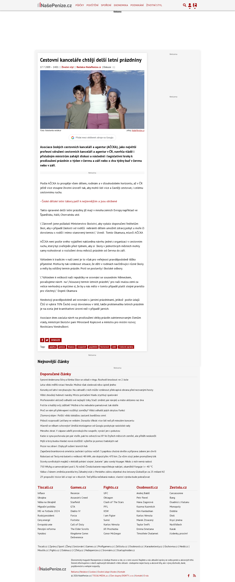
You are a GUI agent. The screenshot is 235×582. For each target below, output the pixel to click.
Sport (61, 546)
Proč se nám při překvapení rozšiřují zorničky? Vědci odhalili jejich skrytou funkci (82, 410)
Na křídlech (176, 524)
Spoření (106, 5)
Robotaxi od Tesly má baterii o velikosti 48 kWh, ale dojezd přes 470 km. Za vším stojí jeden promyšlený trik (98, 456)
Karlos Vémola (111, 524)
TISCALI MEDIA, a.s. (100, 575)
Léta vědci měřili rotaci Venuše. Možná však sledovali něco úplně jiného (78, 384)
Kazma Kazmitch (146, 506)
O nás (146, 575)
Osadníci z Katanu (179, 502)
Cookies (92, 571)
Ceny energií (44, 520)
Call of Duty (77, 524)
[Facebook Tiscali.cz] (188, 575)
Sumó (107, 520)
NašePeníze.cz (138, 130)
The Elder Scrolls (79, 529)
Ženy (68, 546)
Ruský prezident (46, 515)
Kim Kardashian (145, 511)
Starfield (75, 502)
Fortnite (74, 520)
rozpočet (82, 347)
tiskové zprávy (126, 347)
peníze (62, 347)
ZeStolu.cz (121, 546)
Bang (172, 497)
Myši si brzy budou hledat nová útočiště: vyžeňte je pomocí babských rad (79, 441)
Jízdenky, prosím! (179, 533)
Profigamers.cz (106, 546)
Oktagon (108, 497)
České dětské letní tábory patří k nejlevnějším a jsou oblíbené (79, 201)
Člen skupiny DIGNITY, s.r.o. (122, 575)
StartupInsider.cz (126, 550)
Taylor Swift (143, 524)
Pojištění (92, 5)
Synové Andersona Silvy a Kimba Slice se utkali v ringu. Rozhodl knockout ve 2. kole (84, 379)
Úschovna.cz (171, 546)
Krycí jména (176, 520)
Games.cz (78, 487)
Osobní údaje (104, 571)
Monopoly (175, 506)
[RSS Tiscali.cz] (194, 575)
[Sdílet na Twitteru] (47, 340)
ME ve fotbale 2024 (49, 511)
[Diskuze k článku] (113, 67)
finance (71, 347)
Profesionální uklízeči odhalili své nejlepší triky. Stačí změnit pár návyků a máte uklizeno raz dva (92, 400)
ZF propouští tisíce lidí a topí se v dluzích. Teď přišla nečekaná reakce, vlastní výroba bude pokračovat (95, 476)
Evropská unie (45, 524)
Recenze (74, 493)
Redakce (84, 571)
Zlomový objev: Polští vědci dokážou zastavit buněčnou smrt (73, 415)
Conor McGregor (112, 533)
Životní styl (154, 5)
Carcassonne (176, 493)
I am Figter (109, 515)
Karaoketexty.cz (153, 546)
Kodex (114, 571)
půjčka (53, 347)
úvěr (114, 347)
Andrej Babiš (143, 493)
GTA (72, 506)
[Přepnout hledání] (184, 5)
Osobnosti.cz (147, 487)
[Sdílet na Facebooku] (42, 340)
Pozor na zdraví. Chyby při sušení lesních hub (64, 446)
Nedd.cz (184, 546)
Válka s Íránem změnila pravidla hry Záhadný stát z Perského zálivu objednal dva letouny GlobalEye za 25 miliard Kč (102, 471)
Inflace (41, 493)
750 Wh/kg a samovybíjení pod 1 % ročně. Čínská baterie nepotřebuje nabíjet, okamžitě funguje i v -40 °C (96, 466)
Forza (73, 515)
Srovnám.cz (109, 550)
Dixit (172, 515)
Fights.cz (111, 487)
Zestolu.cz (178, 487)
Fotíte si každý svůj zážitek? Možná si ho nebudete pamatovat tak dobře (79, 405)
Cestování (78, 546)
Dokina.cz (66, 550)
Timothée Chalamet (147, 533)
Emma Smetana (145, 529)
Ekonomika (121, 5)
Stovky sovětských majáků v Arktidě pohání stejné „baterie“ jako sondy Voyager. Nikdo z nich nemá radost (96, 461)
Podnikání (137, 5)
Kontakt (121, 571)
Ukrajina (42, 497)
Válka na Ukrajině (47, 502)
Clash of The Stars (114, 502)
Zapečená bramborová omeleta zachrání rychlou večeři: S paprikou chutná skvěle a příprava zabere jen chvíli (98, 451)
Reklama (75, 571)
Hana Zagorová (145, 502)
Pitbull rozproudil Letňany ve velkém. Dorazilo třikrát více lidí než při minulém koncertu (87, 420)
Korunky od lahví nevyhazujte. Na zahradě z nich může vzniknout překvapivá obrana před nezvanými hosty (96, 389)
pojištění (93, 347)
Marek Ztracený (145, 520)
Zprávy (52, 546)
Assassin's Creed (79, 497)
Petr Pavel (142, 497)
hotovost (104, 347)
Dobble (173, 511)
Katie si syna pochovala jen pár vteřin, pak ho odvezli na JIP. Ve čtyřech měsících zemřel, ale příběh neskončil (98, 435)
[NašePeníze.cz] (55, 5)
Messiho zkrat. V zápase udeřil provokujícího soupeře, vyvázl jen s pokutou (80, 430)
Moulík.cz (43, 550)
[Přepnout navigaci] (189, 5)
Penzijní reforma (46, 529)
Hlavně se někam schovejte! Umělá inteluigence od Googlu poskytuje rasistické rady (85, 425)
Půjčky (79, 5)
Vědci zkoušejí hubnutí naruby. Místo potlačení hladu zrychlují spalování (79, 395)
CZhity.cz (78, 550)
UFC (106, 493)
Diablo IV (75, 511)
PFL (106, 506)
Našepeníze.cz (93, 550)
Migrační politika (46, 506)
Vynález (42, 533)
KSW (106, 511)
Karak (173, 529)
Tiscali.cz (45, 487)
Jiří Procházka (111, 529)
